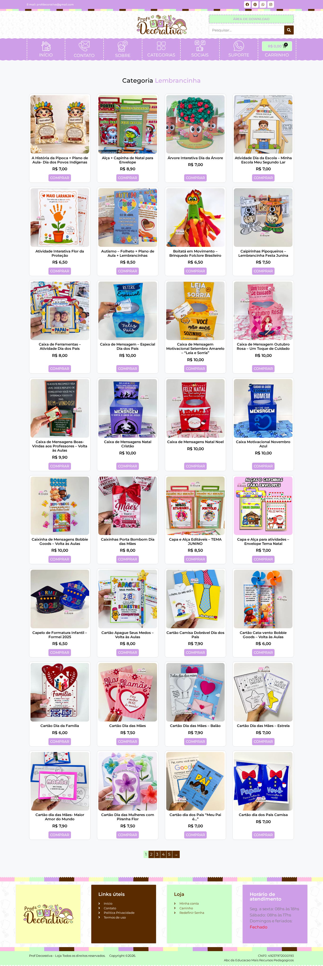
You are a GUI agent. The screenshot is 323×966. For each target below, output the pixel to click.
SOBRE (123, 55)
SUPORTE (238, 55)
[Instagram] (270, 4)
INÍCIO (46, 55)
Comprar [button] (59, 177)
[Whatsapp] (263, 4)
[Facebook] (247, 4)
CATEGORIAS (161, 55)
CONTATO (84, 55)
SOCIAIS (200, 55)
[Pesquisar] (289, 30)
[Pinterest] (255, 4)
